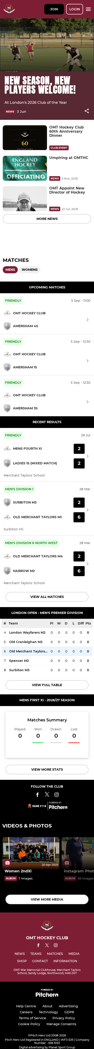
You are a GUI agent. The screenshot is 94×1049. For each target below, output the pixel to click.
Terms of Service (32, 1018)
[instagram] (55, 946)
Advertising (68, 1006)
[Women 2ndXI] (30, 853)
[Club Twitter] (47, 795)
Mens (10, 270)
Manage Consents (61, 1024)
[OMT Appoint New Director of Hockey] (25, 198)
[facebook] (38, 946)
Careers (26, 1012)
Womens (30, 270)
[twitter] (47, 946)
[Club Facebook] (37, 795)
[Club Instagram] (56, 795)
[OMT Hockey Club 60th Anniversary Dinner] (25, 137)
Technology (48, 1012)
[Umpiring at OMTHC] (25, 168)
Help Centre (26, 1006)
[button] (86, 111)
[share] (86, 111)
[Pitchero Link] (58, 808)
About (47, 1006)
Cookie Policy (29, 1024)
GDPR (69, 1012)
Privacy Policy (63, 1018)
